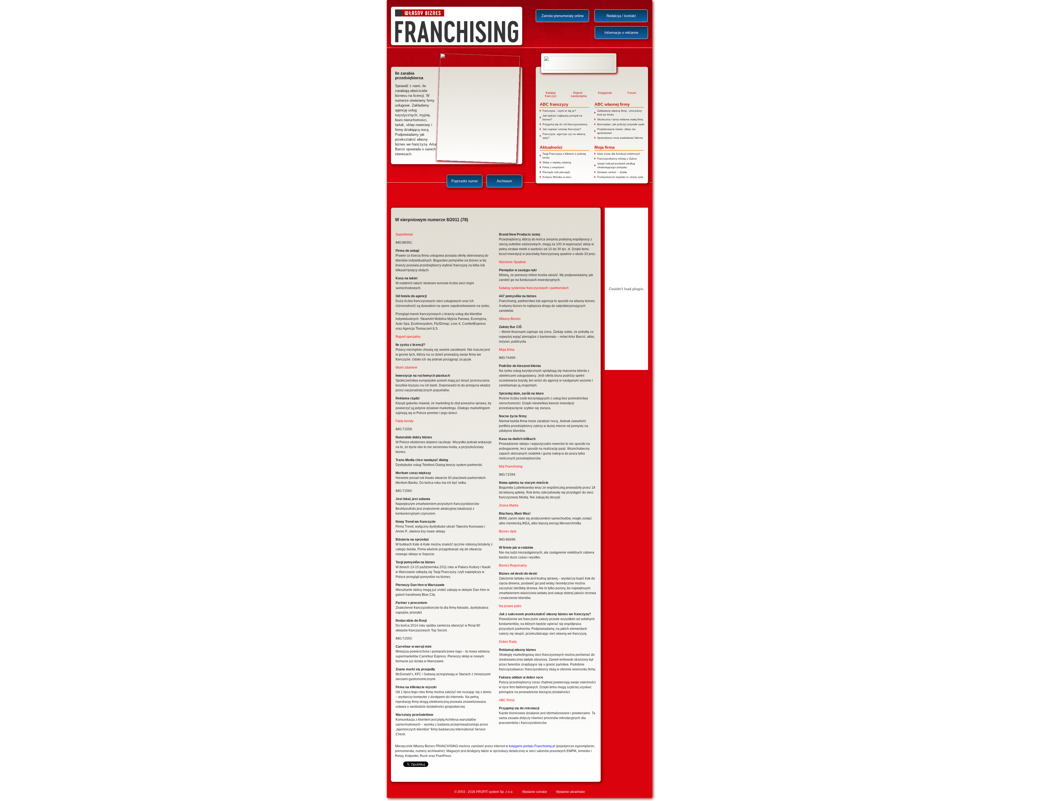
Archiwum (504, 181)
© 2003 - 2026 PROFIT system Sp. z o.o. (483, 792)
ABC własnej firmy (612, 104)
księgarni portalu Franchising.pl (532, 746)
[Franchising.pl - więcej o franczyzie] (578, 63)
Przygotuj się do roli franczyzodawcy (564, 124)
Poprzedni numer (464, 181)
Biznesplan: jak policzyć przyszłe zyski (620, 124)
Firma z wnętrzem (553, 167)
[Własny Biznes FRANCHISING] (456, 26)
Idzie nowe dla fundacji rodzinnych (618, 153)
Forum (631, 92)
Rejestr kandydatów (577, 94)
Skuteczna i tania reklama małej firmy (620, 119)
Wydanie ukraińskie (570, 792)
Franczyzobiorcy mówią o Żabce (617, 158)
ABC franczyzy (554, 104)
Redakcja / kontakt (621, 16)
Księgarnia (604, 92)
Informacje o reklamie (621, 33)
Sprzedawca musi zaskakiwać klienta (620, 137)
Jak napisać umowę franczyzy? (561, 129)
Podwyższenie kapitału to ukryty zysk (620, 177)
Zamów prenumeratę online (562, 16)
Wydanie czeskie (534, 792)
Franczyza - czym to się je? (559, 110)
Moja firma (604, 147)
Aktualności (551, 147)
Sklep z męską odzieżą (556, 162)
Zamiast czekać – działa (612, 172)
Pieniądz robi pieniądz (556, 172)
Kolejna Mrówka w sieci (556, 177)
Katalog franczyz (551, 94)
